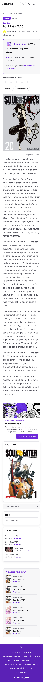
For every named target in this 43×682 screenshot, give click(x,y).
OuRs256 (14, 32)
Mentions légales (11, 656)
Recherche (21, 672)
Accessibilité (28, 660)
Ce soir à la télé (16, 668)
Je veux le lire (22, 88)
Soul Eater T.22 (20, 548)
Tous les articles (12, 664)
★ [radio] (5, 82)
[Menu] (39, 4)
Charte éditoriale (31, 656)
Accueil (5, 13)
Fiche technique (12, 506)
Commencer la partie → (27, 436)
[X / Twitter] (21, 647)
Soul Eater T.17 (11, 542)
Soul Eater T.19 (11, 554)
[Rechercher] (23, 4)
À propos (16, 652)
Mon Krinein (13, 660)
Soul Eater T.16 (11, 536)
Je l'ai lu (8, 88)
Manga (12, 13)
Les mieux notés (31, 664)
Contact (27, 652)
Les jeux (30, 668)
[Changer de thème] (28, 4)
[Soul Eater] (21, 474)
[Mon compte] (34, 4)
